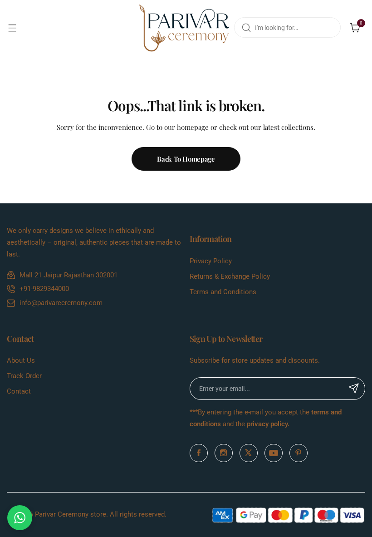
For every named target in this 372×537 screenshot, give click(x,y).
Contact (19, 391)
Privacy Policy (211, 261)
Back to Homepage (186, 158)
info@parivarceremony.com (61, 303)
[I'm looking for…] (246, 27)
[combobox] (287, 27)
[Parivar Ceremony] (184, 28)
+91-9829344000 (44, 289)
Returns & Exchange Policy (230, 276)
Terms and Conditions (223, 292)
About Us (21, 360)
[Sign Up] (354, 388)
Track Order (24, 376)
